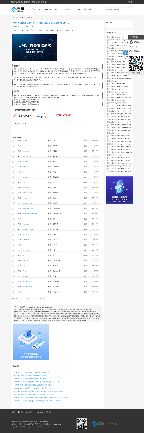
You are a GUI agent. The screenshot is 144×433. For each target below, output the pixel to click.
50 (107, 171)
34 (107, 127)
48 (107, 166)
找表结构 (48, 9)
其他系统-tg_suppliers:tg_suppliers (119, 53)
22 (107, 94)
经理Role (56, 193)
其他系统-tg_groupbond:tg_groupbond (120, 78)
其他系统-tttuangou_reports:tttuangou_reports (122, 133)
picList (25, 266)
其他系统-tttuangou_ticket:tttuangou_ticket (121, 122)
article (25, 140)
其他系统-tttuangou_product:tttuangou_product (122, 155)
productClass (27, 281)
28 (107, 111)
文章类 (55, 146)
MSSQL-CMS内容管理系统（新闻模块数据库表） (30, 375)
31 (107, 119)
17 (107, 81)
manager (26, 187)
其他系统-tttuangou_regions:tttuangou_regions (122, 135)
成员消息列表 (57, 213)
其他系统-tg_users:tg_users (117, 48)
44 (107, 155)
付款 (54, 250)
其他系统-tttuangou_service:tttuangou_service (122, 127)
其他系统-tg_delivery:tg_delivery (118, 86)
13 (107, 70)
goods (25, 172)
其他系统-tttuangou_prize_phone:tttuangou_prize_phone (125, 163)
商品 (54, 172)
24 (107, 100)
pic (24, 255)
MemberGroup (28, 203)
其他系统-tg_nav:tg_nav (116, 37)
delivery (25, 161)
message (26, 224)
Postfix (25, 271)
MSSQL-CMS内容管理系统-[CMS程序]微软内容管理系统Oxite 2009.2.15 (38, 401)
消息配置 (56, 229)
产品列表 (56, 292)
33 (107, 125)
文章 (54, 140)
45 (107, 157)
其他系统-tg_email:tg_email (117, 83)
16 (107, 78)
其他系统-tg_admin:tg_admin (117, 103)
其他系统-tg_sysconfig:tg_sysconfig (119, 51)
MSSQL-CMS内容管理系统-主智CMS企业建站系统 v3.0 (32, 388)
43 (107, 152)
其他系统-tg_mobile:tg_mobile (118, 67)
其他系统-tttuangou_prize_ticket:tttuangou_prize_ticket (124, 160)
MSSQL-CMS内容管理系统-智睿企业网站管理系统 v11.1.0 (33, 385)
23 (107, 97)
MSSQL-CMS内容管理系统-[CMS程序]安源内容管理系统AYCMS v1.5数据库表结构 (41, 397)
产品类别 (56, 281)
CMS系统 (15, 26)
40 (107, 144)
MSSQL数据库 (29, 26)
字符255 (55, 224)
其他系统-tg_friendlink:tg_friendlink (119, 45)
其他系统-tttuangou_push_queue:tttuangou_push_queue (125, 149)
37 (107, 136)
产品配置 (56, 286)
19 (107, 86)
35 (107, 130)
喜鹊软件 (45, 2)
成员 (54, 198)
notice (25, 234)
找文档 (57, 9)
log (24, 182)
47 (107, 163)
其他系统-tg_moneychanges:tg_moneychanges (122, 64)
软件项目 (67, 9)
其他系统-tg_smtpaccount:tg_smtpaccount (121, 56)
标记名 (55, 151)
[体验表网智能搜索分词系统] (131, 9)
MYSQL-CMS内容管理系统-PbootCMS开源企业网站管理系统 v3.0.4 (36, 382)
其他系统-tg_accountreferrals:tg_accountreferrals (123, 105)
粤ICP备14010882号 (42, 421)
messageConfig (28, 229)
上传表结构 (39, 412)
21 (107, 92)
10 (107, 62)
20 (107, 89)
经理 (54, 187)
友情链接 (56, 167)
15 (107, 75)
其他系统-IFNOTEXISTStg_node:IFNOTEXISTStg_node (125, 42)
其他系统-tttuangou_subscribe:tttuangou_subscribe (124, 124)
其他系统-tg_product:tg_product (118, 59)
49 (107, 168)
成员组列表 (56, 208)
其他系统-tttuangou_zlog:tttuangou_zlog (120, 111)
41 (107, 146)
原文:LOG (56, 182)
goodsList (26, 177)
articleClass (26, 146)
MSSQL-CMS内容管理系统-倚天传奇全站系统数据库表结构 (33, 394)
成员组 (55, 203)
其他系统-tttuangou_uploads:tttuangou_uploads (123, 119)
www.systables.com (31, 427)
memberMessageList (30, 213)
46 (107, 160)
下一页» (39, 298)
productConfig (27, 286)
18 (107, 83)
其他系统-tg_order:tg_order (117, 61)
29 (107, 114)
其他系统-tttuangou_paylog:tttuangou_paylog (122, 168)
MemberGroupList (29, 208)
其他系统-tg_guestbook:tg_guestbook (120, 72)
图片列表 (56, 266)
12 (107, 67)
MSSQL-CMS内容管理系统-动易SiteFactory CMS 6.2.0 (32, 378)
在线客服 (136, 42)
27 (107, 108)
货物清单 (56, 177)
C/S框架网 (27, 2)
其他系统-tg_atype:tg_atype (117, 94)
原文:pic (55, 255)
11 (107, 64)
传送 (54, 161)
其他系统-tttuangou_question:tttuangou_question (123, 144)
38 (107, 138)
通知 (54, 234)
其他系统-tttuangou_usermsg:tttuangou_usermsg (123, 114)
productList (26, 292)
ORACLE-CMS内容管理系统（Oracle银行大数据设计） (32, 372)
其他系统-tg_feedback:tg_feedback (119, 81)
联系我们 (130, 2)
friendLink (26, 167)
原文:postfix (56, 271)
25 (107, 103)
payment (26, 250)
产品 (54, 276)
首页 (40, 9)
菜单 (54, 219)
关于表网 (87, 9)
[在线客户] (125, 53)
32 (107, 122)
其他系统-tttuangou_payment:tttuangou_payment (123, 166)
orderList (26, 240)
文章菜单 (56, 156)
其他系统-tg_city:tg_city (115, 89)
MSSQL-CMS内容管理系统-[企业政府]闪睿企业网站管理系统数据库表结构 (38, 391)
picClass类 (56, 260)
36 (107, 133)
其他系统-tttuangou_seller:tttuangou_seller (121, 130)
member (25, 198)
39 (107, 141)
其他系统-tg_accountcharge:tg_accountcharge (122, 108)
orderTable (26, 245)
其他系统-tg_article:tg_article (117, 100)
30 (107, 116)
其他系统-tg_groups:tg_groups (118, 75)
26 (107, 105)
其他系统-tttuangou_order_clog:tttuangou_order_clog (124, 171)
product (25, 276)
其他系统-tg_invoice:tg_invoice (118, 70)
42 (107, 149)
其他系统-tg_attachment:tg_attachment (120, 97)
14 (107, 73)
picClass (25, 260)
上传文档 (77, 9)
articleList (26, 151)
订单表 (55, 245)
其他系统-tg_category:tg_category (119, 92)
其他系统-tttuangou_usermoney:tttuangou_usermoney (124, 116)
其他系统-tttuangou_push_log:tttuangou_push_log (123, 152)
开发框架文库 (36, 2)
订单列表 (56, 240)
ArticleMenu (27, 156)
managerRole (27, 193)
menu (25, 219)
